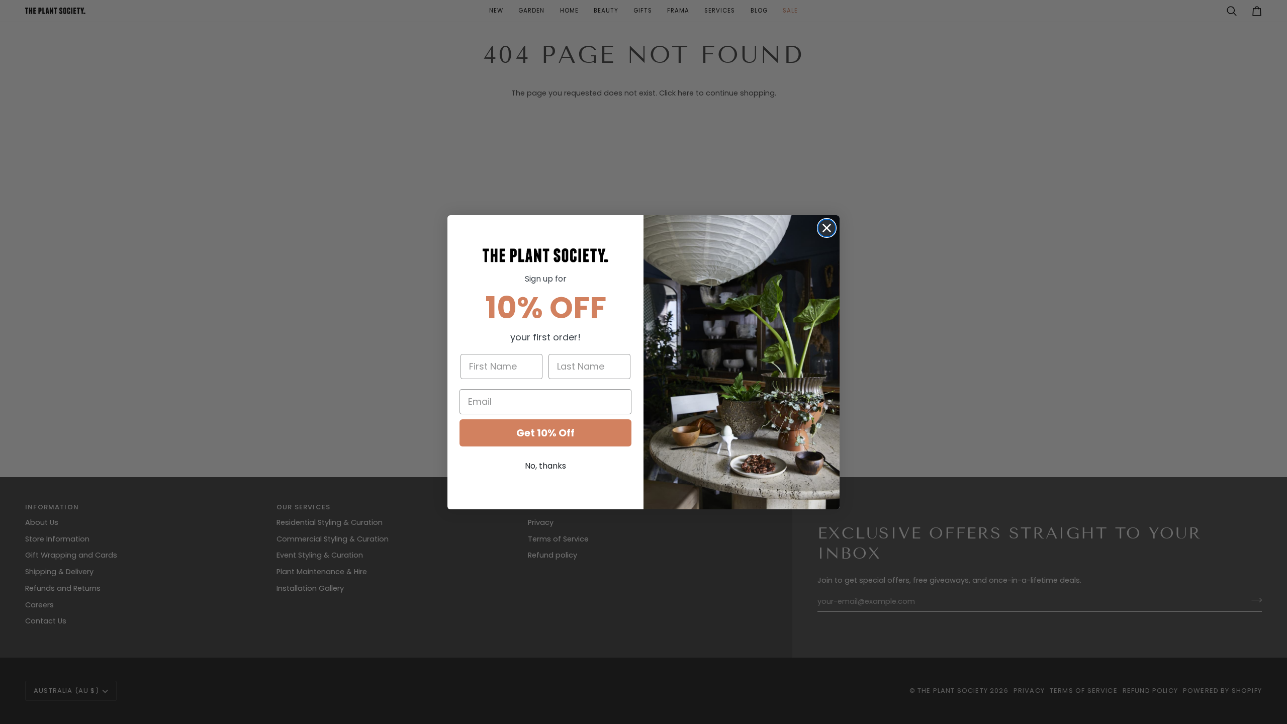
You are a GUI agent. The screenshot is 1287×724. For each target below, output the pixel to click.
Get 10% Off (545, 433)
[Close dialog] (827, 228)
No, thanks (545, 466)
